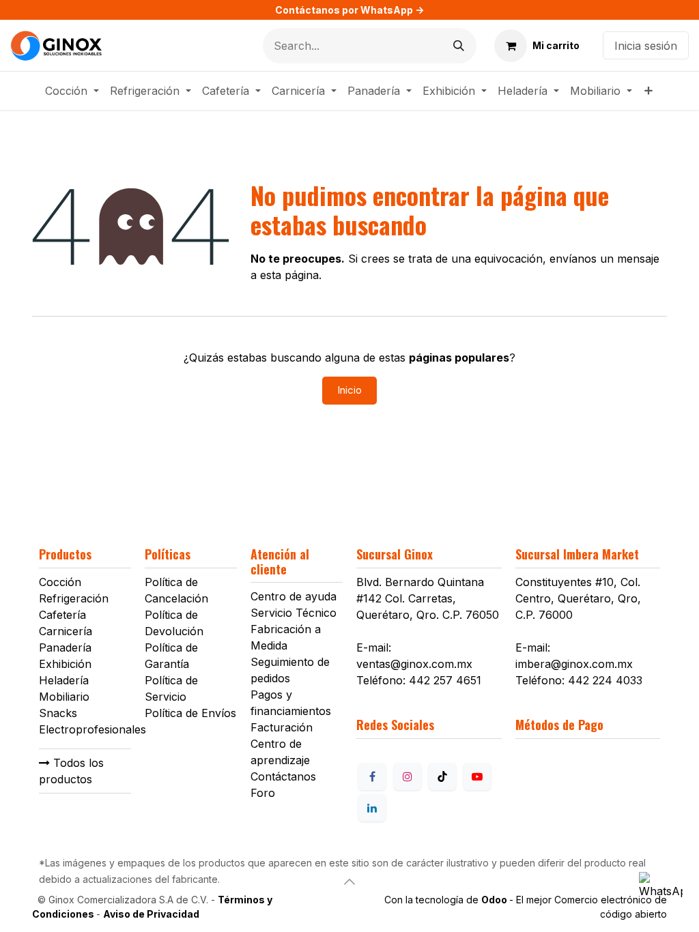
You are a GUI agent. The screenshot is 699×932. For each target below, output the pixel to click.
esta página (289, 275)
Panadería (65, 647)
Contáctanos (283, 776)
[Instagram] (407, 776)
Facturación (282, 727)
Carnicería (65, 631)
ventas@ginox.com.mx (414, 664)
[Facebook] (372, 776)
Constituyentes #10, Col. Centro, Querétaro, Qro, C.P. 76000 (578, 598)
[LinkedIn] (372, 807)
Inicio (349, 389)
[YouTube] (477, 776)
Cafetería (62, 615)
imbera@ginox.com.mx (574, 664)
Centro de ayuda (294, 596)
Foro (263, 793)
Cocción (60, 582)
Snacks (58, 713)
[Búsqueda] (458, 45)
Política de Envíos (190, 713)
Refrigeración (74, 598)
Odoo (495, 899)
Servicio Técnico (294, 613)
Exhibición (65, 664)
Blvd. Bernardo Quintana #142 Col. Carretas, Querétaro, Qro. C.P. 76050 (427, 598)
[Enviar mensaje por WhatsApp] (661, 894)
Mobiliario (64, 696)
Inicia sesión (645, 46)
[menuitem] (72, 90)
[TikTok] (442, 776)
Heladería (64, 680)
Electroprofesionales (92, 729)
